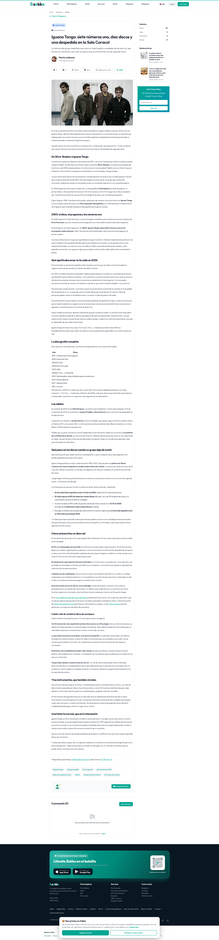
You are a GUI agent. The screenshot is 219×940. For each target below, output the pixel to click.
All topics (145, 891)
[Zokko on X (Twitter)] (167, 920)
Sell (81, 893)
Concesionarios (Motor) (119, 891)
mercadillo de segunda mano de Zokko (71, 597)
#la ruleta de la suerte (112, 775)
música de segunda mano (64, 604)
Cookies (93, 909)
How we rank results (131, 909)
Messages (145, 893)
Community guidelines (113, 909)
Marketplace (72, 4)
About (52, 909)
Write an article (147, 896)
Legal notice (61, 909)
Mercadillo (47, 936)
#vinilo (77, 775)
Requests (129, 4)
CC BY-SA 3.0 (106, 759)
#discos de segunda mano (62, 775)
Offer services (116, 898)
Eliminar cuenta (81, 909)
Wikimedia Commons (80, 759)
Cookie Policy (134, 927)
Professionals (115, 888)
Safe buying (54, 900)
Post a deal (84, 896)
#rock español (88, 769)
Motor (115, 4)
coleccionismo (114, 604)
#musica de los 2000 (104, 769)
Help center (54, 898)
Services (101, 4)
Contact (158, 909)
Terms (100, 909)
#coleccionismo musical (92, 775)
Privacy (70, 909)
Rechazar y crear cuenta (133, 933)
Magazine (145, 4)
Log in (172, 4)
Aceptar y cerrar (85, 933)
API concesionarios (117, 893)
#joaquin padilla (72, 769)
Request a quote (116, 901)
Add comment (126, 804)
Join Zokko (183, 4)
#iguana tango (58, 769)
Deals (87, 4)
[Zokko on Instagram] (162, 920)
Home (56, 4)
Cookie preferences (57, 913)
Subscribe (153, 108)
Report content (146, 909)
